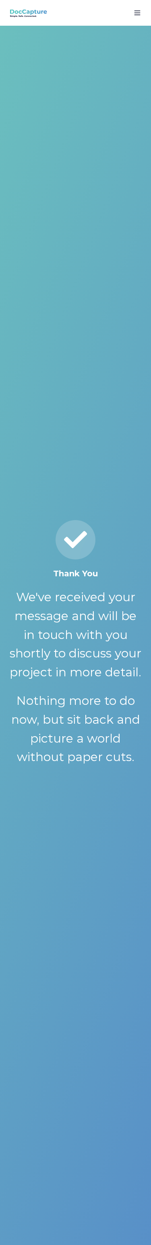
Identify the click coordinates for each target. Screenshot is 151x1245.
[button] (137, 13)
